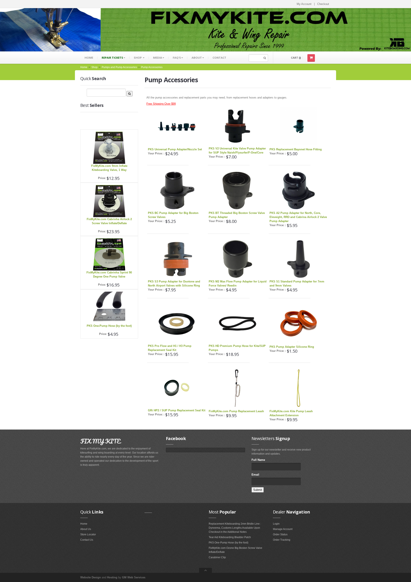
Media (157, 58)
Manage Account (282, 529)
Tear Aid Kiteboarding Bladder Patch (230, 537)
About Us (85, 529)
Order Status (280, 534)
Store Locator (88, 534)
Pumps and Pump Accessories (119, 67)
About (197, 58)
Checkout (323, 4)
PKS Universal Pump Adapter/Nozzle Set (175, 149)
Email (255, 474)
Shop (138, 58)
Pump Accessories (151, 67)
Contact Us (86, 539)
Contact (219, 58)
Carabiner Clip (217, 557)
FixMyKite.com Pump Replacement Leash (236, 411)
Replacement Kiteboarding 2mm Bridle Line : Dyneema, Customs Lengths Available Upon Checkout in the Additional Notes (235, 527)
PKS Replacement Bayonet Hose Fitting (296, 149)
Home (89, 58)
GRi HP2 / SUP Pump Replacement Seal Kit (176, 410)
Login (276, 523)
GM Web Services (133, 577)
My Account (304, 4)
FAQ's (177, 58)
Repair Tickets (112, 58)
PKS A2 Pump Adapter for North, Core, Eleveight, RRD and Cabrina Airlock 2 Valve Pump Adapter (298, 217)
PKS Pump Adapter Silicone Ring (292, 346)
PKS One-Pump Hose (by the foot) (109, 325)
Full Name (258, 459)
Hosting (112, 577)
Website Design (90, 577)
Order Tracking (281, 539)
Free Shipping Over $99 (161, 103)
